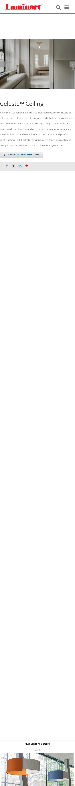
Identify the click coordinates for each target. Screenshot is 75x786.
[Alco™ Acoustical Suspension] (37, 754)
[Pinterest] (26, 166)
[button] (2, 64)
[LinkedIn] (20, 166)
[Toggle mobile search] (58, 7)
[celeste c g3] (37, 64)
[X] (13, 166)
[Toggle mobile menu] (67, 7)
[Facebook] (7, 166)
